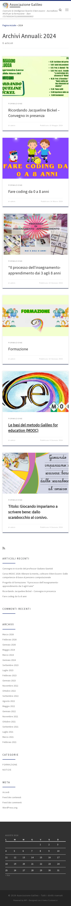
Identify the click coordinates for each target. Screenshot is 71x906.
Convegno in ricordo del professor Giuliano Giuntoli (27, 568)
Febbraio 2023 (9, 675)
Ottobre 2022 (9, 690)
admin (12, 125)
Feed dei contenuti (11, 797)
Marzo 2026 (8, 634)
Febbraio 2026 (9, 639)
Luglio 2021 (7, 731)
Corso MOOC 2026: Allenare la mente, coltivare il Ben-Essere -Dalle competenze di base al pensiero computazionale (35, 575)
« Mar (7, 875)
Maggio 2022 (8, 706)
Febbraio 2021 (9, 742)
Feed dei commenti (12, 802)
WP (25, 900)
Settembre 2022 (10, 695)
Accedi (5, 792)
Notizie (6, 769)
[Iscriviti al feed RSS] (3, 548)
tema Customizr (50, 900)
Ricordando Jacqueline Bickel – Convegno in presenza (29, 591)
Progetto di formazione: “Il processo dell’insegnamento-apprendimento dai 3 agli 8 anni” (30, 584)
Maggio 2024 (8, 649)
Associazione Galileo (28, 895)
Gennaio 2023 (9, 680)
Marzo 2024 (8, 654)
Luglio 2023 (7, 670)
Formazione (18, 349)
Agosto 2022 (8, 701)
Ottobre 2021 (9, 721)
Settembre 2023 (10, 665)
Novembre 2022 (10, 685)
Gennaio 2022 (9, 711)
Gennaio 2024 (9, 660)
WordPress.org (10, 807)
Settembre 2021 (10, 726)
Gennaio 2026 (9, 644)
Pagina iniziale (9, 25)
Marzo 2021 (8, 736)
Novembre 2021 (10, 716)
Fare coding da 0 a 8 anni (28, 191)
